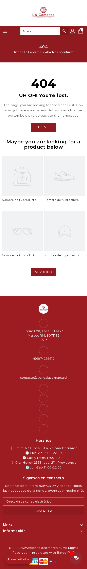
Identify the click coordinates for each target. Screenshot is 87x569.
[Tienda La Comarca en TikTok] (43, 428)
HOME (43, 127)
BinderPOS (66, 552)
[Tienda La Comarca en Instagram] (43, 398)
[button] (19, 559)
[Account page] (73, 31)
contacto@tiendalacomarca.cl (43, 377)
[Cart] (81, 31)
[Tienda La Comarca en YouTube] (43, 408)
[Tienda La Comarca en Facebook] (43, 388)
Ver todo (43, 272)
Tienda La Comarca (27, 52)
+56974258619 (43, 359)
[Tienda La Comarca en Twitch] (43, 418)
